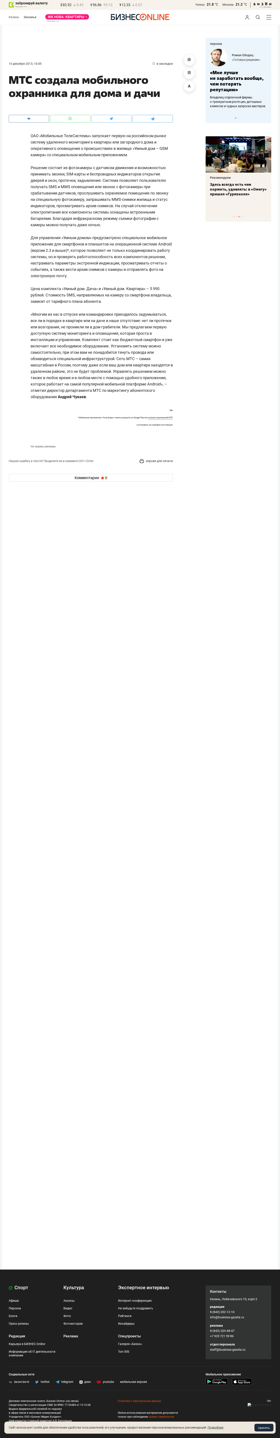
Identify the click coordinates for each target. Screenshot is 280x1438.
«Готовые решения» (246, 59)
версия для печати (159, 461)
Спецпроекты (129, 1336)
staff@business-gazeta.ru (227, 1349)
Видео (67, 1308)
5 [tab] (241, 216)
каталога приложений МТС (160, 418)
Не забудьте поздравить (135, 1308)
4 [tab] (239, 216)
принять (264, 1427)
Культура (73, 1287)
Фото (67, 1316)
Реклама (70, 1336)
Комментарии (91, 478)
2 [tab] (237, 118)
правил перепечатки (161, 1416)
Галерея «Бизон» (130, 1344)
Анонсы (69, 1300)
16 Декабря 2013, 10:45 (25, 63)
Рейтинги (124, 1316)
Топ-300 (123, 1351)
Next (266, 118)
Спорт (20, 1287)
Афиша (14, 1300)
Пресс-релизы (19, 1323)
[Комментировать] (189, 60)
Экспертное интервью (143, 1287)
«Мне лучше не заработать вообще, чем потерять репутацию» (237, 81)
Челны (200, 4)
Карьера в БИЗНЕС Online (27, 1344)
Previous (212, 118)
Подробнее (215, 1427)
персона (216, 44)
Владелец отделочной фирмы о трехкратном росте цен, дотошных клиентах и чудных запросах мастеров (237, 102)
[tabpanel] (238, 78)
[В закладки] (189, 73)
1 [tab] (235, 118)
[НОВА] (67, 18)
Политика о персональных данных (139, 1401)
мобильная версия (133, 1382)
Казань (14, 17)
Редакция (17, 1336)
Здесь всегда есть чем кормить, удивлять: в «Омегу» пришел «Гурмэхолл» (238, 189)
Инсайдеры (126, 1323)
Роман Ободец (242, 55)
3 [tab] (240, 118)
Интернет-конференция (135, 1300)
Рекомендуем (220, 177)
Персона (15, 1308)
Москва (228, 4)
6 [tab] (243, 216)
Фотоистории (73, 1323)
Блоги (13, 1316)
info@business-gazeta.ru (227, 1317)
